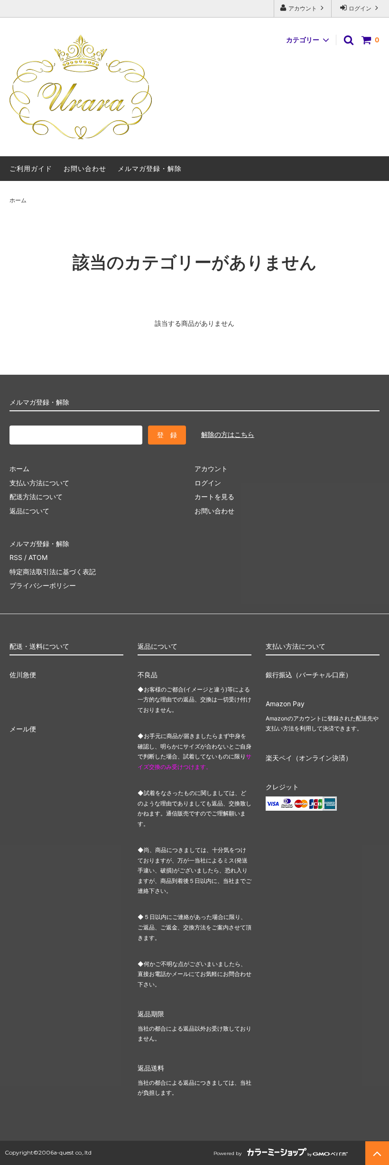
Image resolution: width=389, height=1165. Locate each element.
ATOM (37, 557)
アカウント (302, 8)
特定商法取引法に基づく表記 (52, 572)
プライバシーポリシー (42, 585)
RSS (15, 557)
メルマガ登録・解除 (150, 168)
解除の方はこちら (227, 434)
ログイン (360, 8)
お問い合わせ (85, 168)
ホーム (18, 200)
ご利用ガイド (30, 168)
